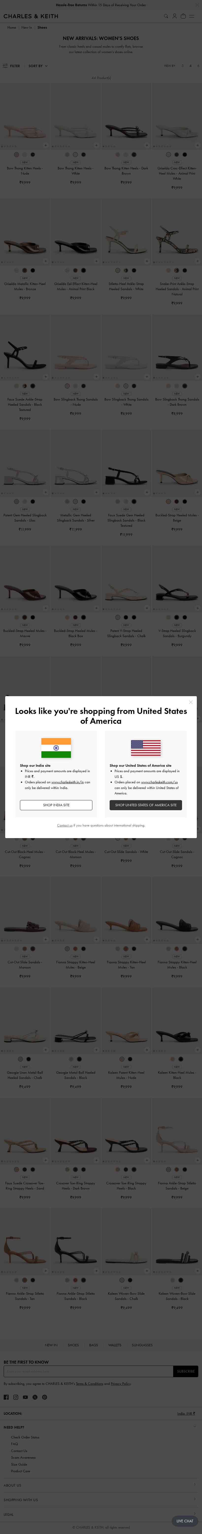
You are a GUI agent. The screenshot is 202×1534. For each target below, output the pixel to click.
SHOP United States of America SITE (146, 805)
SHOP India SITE (56, 805)
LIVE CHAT (185, 1521)
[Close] (190, 702)
